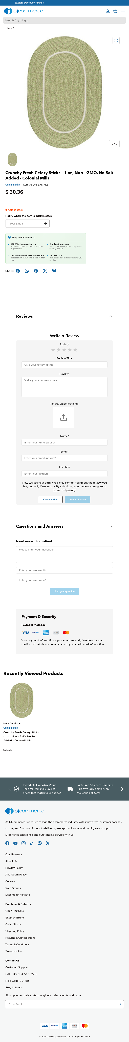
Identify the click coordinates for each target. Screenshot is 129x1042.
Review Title (64, 358)
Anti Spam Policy (16, 874)
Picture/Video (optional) (64, 403)
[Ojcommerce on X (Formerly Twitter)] (47, 841)
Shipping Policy (15, 931)
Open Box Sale (14, 910)
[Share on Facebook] (18, 271)
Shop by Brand (14, 917)
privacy (71, 490)
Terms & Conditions (17, 944)
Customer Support (16, 967)
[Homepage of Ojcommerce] (23, 11)
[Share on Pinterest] (36, 271)
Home (9, 28)
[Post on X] (45, 271)
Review (64, 373)
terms (56, 490)
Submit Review (78, 499)
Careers (10, 881)
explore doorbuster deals (64, 2)
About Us (11, 861)
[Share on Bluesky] (54, 271)
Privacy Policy (14, 867)
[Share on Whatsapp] (27, 271)
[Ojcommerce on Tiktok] (32, 841)
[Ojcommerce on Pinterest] (40, 841)
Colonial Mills (12, 184)
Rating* (64, 344)
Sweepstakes (13, 951)
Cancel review (50, 499)
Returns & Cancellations (20, 937)
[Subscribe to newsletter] (120, 1004)
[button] (53, 350)
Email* (64, 451)
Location (64, 467)
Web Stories (13, 888)
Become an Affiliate (17, 894)
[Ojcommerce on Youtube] (16, 841)
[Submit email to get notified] (45, 223)
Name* (64, 436)
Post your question (64, 591)
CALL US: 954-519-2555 (21, 974)
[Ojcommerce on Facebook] (8, 841)
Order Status (13, 924)
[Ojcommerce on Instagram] (24, 841)
